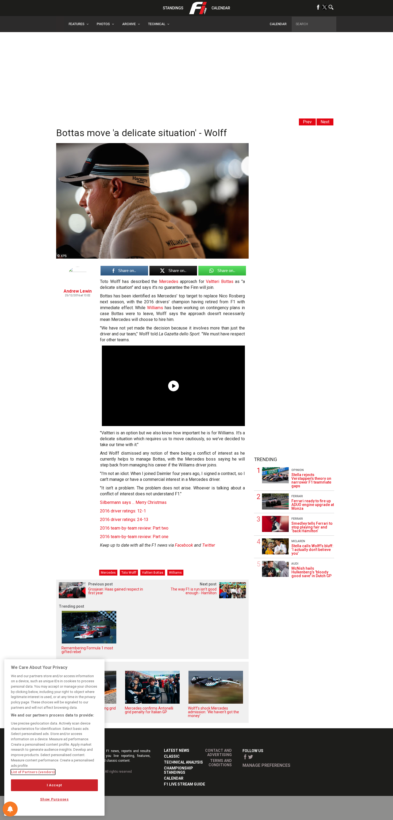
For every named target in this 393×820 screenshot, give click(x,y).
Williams (155, 307)
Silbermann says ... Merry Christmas (133, 502)
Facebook (184, 545)
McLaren (298, 541)
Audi (294, 563)
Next (325, 121)
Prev (307, 121)
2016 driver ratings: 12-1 (123, 511)
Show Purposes (54, 799)
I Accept (54, 785)
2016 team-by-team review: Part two (134, 528)
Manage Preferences (266, 765)
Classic (172, 756)
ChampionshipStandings (178, 770)
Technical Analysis (183, 762)
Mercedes (168, 281)
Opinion (297, 470)
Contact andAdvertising (218, 752)
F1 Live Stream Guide (184, 784)
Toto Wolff (128, 572)
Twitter (208, 545)
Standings (173, 8)
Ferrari (297, 496)
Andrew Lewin (78, 291)
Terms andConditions (220, 762)
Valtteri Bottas (219, 281)
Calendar (220, 8)
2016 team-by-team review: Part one (134, 536)
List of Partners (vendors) (33, 772)
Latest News (176, 750)
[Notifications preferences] (10, 809)
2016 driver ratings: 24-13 (124, 519)
